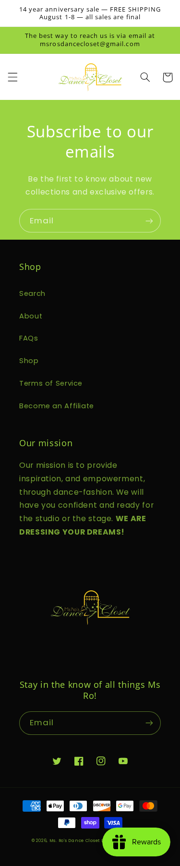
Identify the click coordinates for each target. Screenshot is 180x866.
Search (32, 293)
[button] (12, 77)
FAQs (28, 338)
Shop (29, 361)
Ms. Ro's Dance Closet (75, 840)
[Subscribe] (149, 220)
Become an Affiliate (56, 406)
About (30, 316)
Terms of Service (51, 383)
